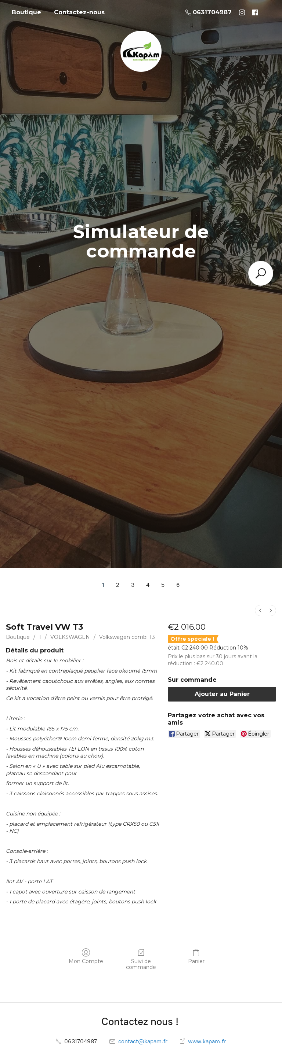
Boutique (26, 12)
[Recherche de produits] (260, 273)
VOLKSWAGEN (70, 637)
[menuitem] (260, 610)
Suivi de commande (141, 964)
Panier (196, 961)
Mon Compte (86, 961)
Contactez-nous (79, 12)
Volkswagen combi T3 (127, 637)
